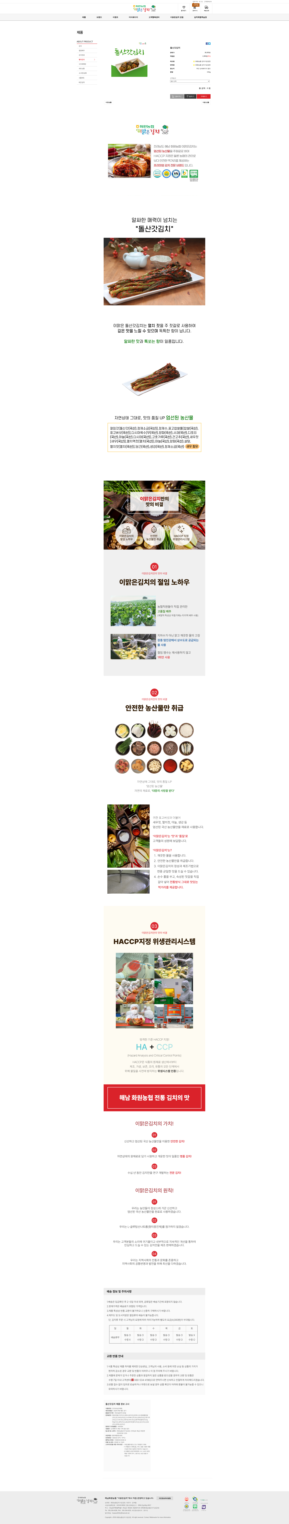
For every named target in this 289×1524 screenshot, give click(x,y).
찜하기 (190, 96)
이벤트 (115, 17)
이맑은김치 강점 (176, 17)
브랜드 (99, 17)
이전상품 (109, 102)
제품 (84, 17)
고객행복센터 (208, 1)
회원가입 (195, 1)
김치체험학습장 (200, 17)
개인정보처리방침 (165, 1498)
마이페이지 (133, 17)
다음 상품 (206, 102)
